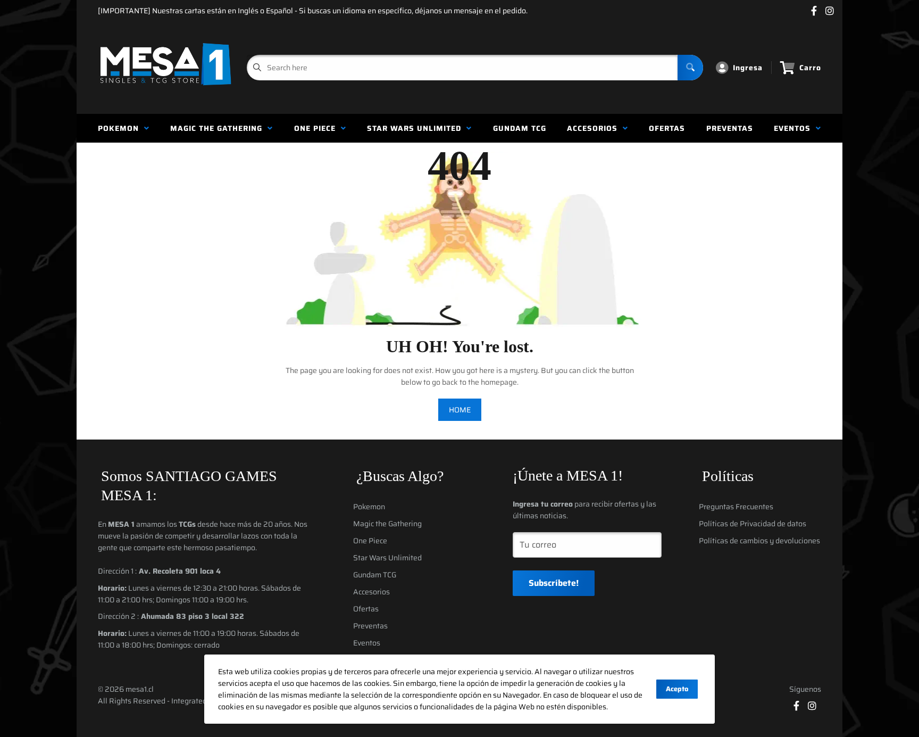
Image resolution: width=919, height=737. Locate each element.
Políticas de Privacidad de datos (752, 523)
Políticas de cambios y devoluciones (759, 540)
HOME (460, 410)
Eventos (795, 128)
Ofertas (667, 128)
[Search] (690, 67)
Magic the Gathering (219, 128)
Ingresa (748, 67)
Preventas (729, 128)
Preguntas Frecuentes (736, 506)
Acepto (677, 688)
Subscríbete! (554, 583)
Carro (810, 67)
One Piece (317, 128)
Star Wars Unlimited (416, 128)
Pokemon (121, 128)
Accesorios (595, 128)
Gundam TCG (519, 128)
